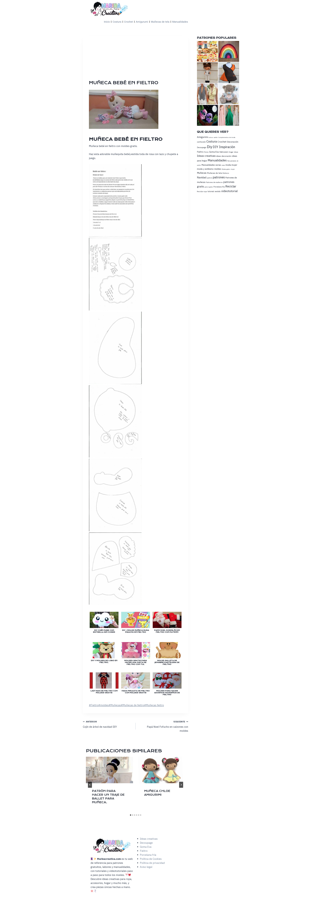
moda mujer (231, 164)
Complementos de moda (226, 137)
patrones (219, 177)
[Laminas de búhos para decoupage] (207, 115)
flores (206, 152)
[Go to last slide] (90, 785)
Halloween (223, 152)
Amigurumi (142, 21)
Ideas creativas (206, 156)
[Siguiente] (181, 785)
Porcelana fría (219, 187)
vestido (218, 191)
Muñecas (115, 705)
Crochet (128, 21)
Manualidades (180, 21)
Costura (117, 21)
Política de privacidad (152, 863)
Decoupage (201, 147)
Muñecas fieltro (154, 705)
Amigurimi (202, 137)
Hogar (231, 152)
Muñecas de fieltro (132, 705)
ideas (236, 152)
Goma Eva (214, 151)
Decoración (232, 141)
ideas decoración (223, 156)
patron (209, 178)
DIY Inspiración (224, 147)
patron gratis (209, 187)
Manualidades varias (211, 165)
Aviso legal (146, 867)
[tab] (130, 815)
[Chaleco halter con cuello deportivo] (207, 94)
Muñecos (226, 173)
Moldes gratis (226, 169)
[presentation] (109, 770)
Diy (209, 146)
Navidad (201, 177)
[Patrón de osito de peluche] (228, 94)
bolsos (211, 137)
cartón (216, 137)
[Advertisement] (164, 60)
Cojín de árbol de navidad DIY (100, 724)
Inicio (107, 21)
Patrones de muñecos (214, 182)
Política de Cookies (151, 859)
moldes (103, 705)
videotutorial (229, 191)
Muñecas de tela (160, 21)
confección (201, 142)
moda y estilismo (205, 168)
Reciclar (230, 186)
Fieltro (93, 705)
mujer (233, 169)
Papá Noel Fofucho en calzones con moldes (167, 726)
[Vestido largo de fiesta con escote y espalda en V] (228, 115)
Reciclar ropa (202, 191)
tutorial (211, 191)
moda (223, 165)
